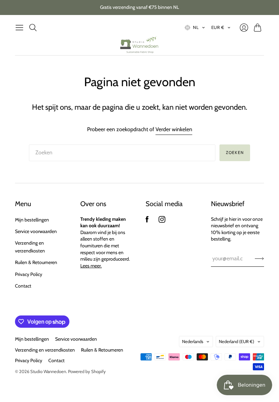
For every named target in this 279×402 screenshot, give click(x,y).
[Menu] (19, 27)
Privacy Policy (28, 274)
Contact (23, 286)
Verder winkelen (173, 129)
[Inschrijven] (259, 258)
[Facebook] (147, 221)
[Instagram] (162, 221)
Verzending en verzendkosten (45, 350)
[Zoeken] (33, 27)
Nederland (236, 341)
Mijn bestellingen (32, 220)
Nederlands (192, 341)
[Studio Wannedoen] (139, 45)
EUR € (218, 27)
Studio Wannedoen (48, 371)
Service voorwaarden (36, 231)
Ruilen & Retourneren (36, 262)
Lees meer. (91, 266)
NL (196, 27)
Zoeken (235, 152)
